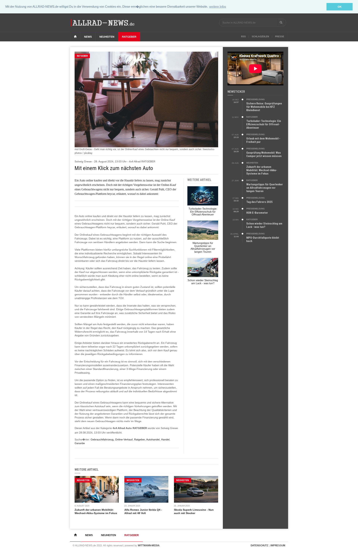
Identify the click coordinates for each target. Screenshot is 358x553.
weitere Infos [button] (217, 6)
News (88, 36)
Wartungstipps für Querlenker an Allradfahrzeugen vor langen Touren (264, 188)
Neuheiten (106, 36)
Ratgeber (129, 36)
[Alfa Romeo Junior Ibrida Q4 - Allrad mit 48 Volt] (146, 489)
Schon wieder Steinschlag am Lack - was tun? (264, 225)
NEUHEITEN (83, 480)
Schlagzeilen (260, 36)
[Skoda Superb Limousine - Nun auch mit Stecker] (196, 489)
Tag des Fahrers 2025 (259, 202)
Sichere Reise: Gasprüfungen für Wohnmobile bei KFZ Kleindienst (264, 107)
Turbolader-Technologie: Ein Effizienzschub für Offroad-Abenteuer (263, 124)
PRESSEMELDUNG (255, 99)
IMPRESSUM (277, 545)
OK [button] (340, 6)
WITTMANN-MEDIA (148, 545)
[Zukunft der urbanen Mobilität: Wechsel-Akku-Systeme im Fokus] (97, 489)
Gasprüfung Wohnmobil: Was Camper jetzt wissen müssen (264, 154)
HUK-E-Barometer (257, 212)
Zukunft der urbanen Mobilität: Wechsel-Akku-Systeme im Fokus (261, 170)
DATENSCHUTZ (259, 545)
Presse (279, 36)
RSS (243, 36)
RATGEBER (82, 55)
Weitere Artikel (86, 469)
